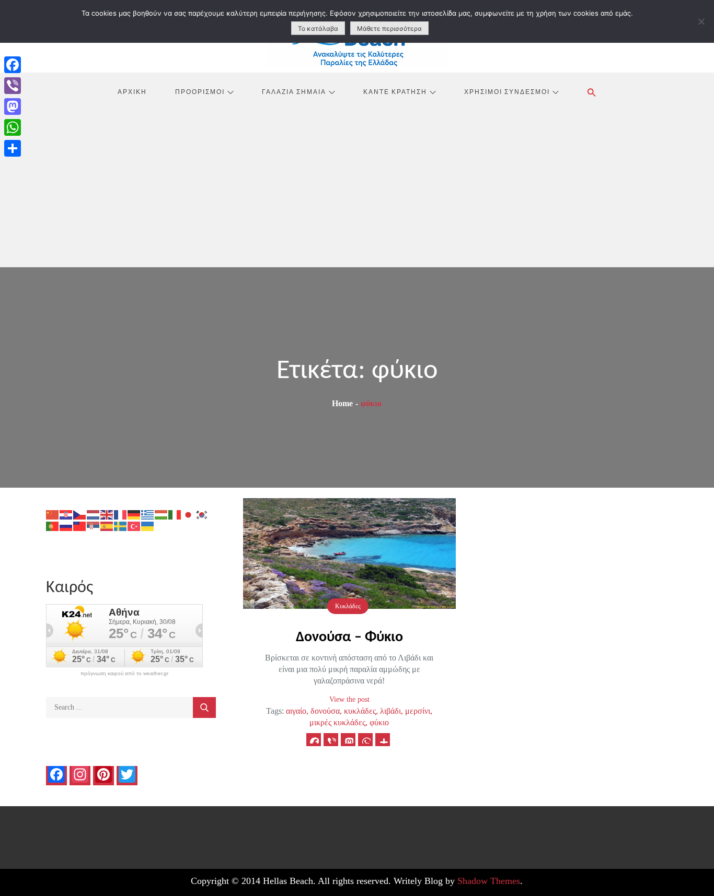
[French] (121, 514)
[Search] (204, 707)
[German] (134, 514)
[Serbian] (93, 525)
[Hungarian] (161, 514)
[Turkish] (134, 525)
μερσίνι (417, 710)
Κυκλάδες (348, 606)
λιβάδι (390, 710)
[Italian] (175, 514)
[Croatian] (66, 514)
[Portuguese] (53, 525)
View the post (349, 699)
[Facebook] (12, 64)
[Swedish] (121, 525)
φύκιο (379, 722)
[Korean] (202, 514)
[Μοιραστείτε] (12, 148)
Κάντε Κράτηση (395, 91)
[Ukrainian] (148, 525)
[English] (107, 514)
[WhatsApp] (12, 127)
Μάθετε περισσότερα (389, 28)
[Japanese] (188, 514)
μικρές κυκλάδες (337, 722)
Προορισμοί (200, 91)
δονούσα (325, 710)
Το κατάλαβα (318, 28)
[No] (701, 21)
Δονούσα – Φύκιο (349, 637)
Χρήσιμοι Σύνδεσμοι (507, 91)
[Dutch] (93, 514)
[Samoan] (80, 525)
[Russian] (66, 525)
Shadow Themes (488, 881)
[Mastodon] (12, 106)
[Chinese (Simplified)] (53, 514)
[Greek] (148, 514)
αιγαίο (296, 710)
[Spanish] (107, 525)
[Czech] (80, 514)
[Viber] (12, 85)
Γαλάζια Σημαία (294, 91)
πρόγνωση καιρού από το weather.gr (124, 673)
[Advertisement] (357, 188)
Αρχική (132, 91)
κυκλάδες (360, 710)
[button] (591, 92)
